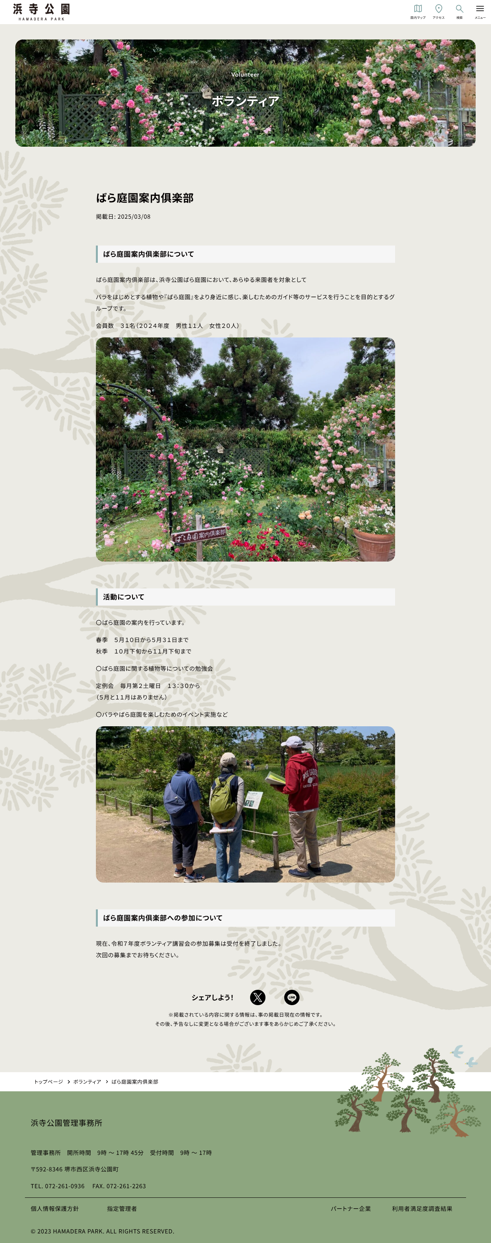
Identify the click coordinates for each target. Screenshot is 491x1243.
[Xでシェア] (257, 997)
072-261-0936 (65, 1186)
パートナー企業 (351, 1209)
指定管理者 (122, 1209)
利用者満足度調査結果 (422, 1209)
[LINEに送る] (292, 997)
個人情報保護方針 (55, 1209)
